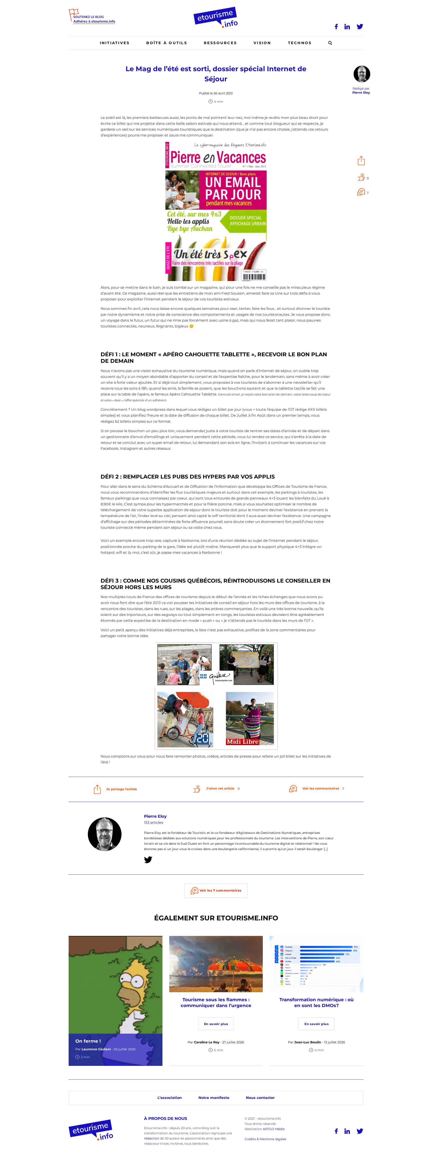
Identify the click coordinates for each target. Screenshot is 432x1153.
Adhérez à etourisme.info (94, 21)
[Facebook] (336, 26)
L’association (170, 1098)
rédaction (151, 1138)
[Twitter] (360, 26)
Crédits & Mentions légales (265, 1139)
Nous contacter (260, 1098)
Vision (262, 43)
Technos (300, 43)
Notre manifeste (213, 1098)
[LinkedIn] (347, 26)
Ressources (220, 43)
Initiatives (115, 43)
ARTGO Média (274, 1129)
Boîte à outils (166, 43)
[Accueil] (216, 8)
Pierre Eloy (155, 816)
